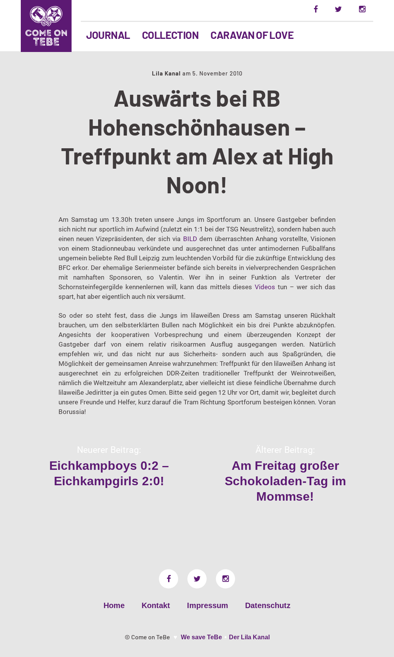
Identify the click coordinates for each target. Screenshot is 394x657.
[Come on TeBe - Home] (46, 26)
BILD (190, 239)
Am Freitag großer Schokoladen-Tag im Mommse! (285, 481)
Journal (108, 34)
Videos (265, 287)
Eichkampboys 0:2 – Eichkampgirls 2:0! (109, 473)
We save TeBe (201, 637)
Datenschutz (267, 605)
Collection (170, 34)
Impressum (207, 605)
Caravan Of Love (252, 34)
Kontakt (156, 605)
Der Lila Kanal (249, 637)
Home (114, 605)
